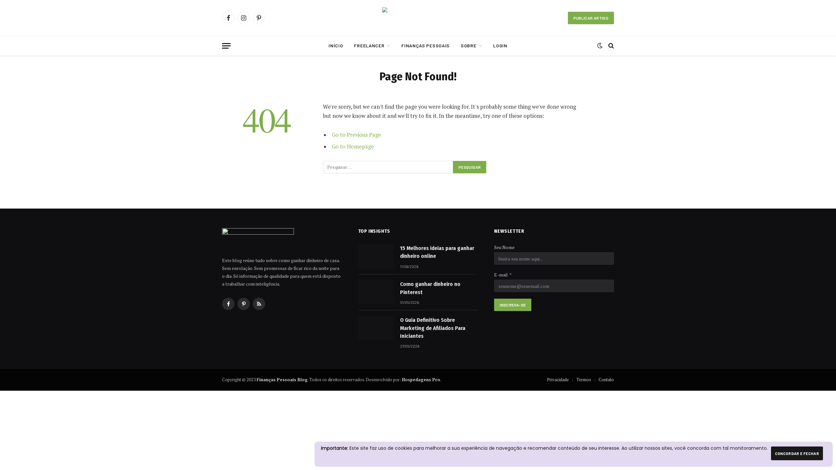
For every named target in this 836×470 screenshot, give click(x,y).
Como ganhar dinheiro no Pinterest (430, 288)
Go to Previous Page (356, 134)
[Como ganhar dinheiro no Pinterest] (376, 292)
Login (500, 45)
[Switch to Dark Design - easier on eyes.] (600, 46)
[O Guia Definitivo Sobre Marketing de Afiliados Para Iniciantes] (376, 328)
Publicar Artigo (590, 18)
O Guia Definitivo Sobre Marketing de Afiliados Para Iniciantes (432, 328)
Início (336, 45)
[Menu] (226, 46)
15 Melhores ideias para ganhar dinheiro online (437, 252)
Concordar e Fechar (797, 453)
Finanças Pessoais (425, 45)
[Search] (610, 46)
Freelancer (369, 45)
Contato (606, 380)
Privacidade (558, 380)
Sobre (468, 45)
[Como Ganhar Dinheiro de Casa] (418, 18)
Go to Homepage (353, 146)
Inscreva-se (513, 305)
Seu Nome (504, 247)
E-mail (501, 275)
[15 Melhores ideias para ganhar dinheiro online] (376, 256)
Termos (583, 380)
